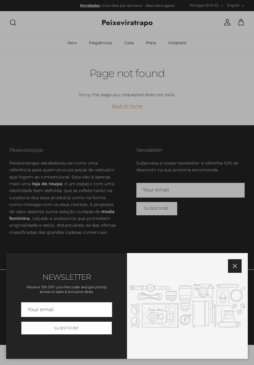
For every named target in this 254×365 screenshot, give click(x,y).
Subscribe (66, 328)
